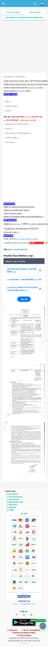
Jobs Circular (35, 12)
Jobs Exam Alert (13, 12)
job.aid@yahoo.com (28, 604)
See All (24, 299)
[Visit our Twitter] (24, 615)
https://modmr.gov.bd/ (18, 249)
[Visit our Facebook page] (17, 615)
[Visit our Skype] (31, 615)
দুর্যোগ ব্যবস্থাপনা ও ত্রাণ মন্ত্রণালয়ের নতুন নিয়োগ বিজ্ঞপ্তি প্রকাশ (24, 17)
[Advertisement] (24, 47)
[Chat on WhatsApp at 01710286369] (43, 626)
